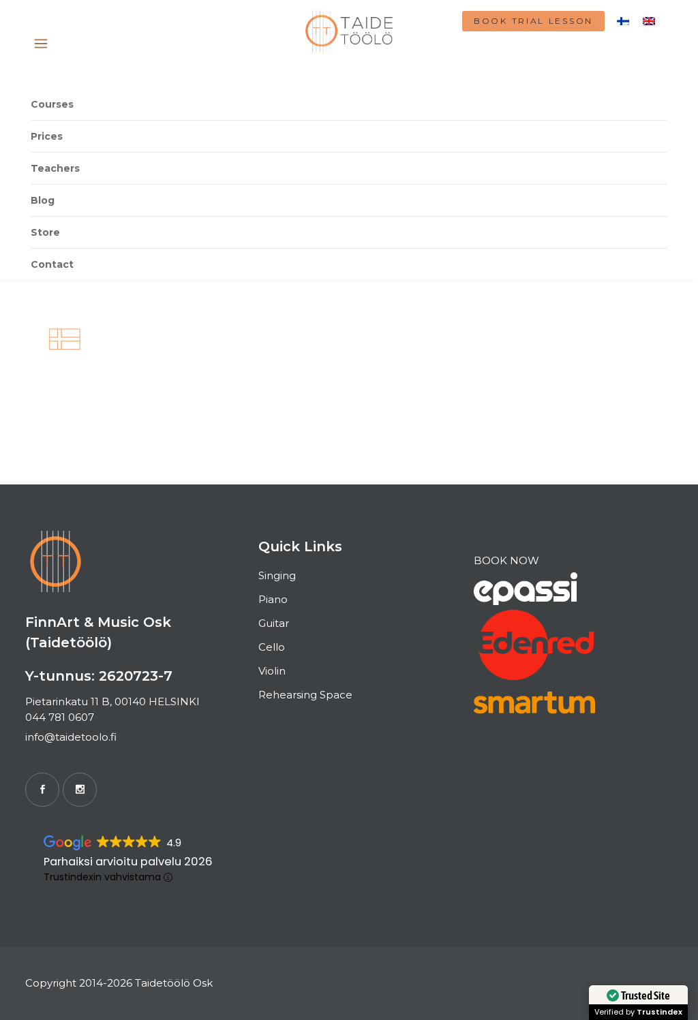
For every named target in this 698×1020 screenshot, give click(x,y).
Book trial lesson (533, 21)
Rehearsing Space (305, 694)
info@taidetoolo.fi (71, 736)
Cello (271, 646)
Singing (277, 575)
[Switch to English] (649, 20)
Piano (273, 599)
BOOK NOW (506, 560)
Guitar (273, 623)
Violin (272, 670)
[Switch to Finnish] (623, 20)
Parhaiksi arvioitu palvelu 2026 (128, 861)
